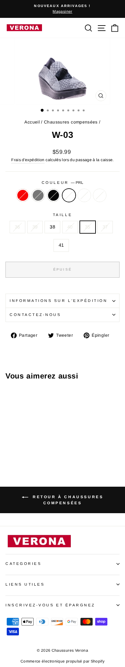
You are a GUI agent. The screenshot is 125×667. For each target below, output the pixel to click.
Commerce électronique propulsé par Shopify (62, 661)
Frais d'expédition (28, 160)
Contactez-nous (35, 314)
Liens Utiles (25, 584)
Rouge (22, 195)
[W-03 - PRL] (31, 441)
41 (61, 245)
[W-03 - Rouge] (9, 441)
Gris (38, 195)
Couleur (62, 182)
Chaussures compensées (71, 122)
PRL (69, 195)
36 (17, 226)
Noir (53, 195)
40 (70, 226)
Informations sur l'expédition (58, 300)
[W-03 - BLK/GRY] (9, 448)
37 (105, 226)
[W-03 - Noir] (23, 441)
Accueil (32, 122)
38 (52, 226)
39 (35, 226)
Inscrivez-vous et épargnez (50, 605)
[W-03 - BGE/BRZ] (38, 441)
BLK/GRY (99, 195)
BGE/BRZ (84, 195)
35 (87, 226)
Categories (23, 563)
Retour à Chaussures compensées (67, 500)
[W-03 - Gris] (16, 441)
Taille (62, 215)
